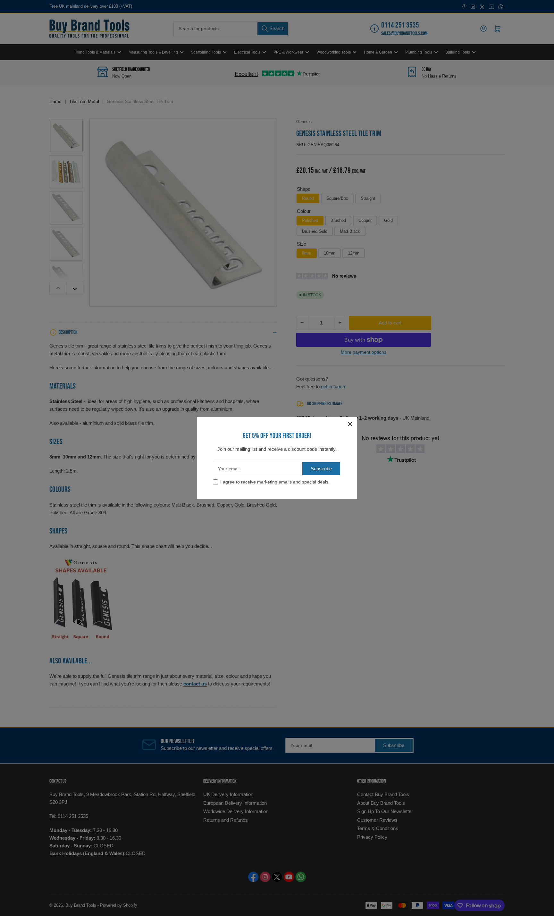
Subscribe (321, 468)
